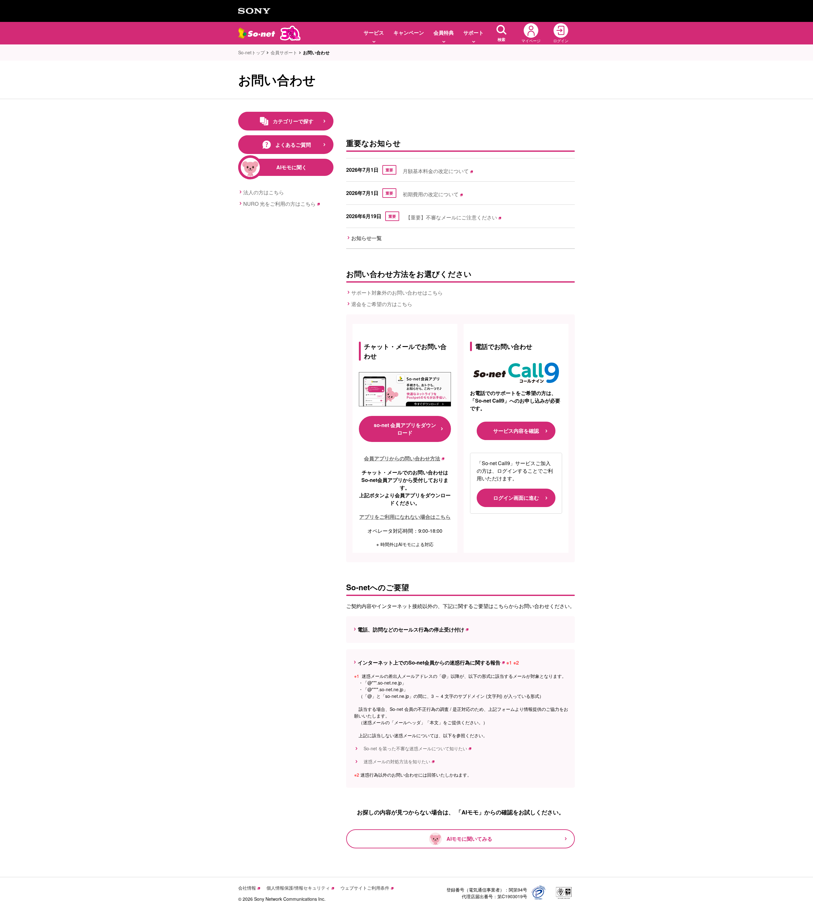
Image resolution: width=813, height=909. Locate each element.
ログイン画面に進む (516, 497)
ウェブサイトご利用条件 (364, 888)
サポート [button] (473, 32)
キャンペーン (408, 32)
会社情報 (247, 888)
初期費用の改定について (431, 194)
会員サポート (284, 52)
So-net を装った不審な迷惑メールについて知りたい (413, 748)
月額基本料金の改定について (436, 171)
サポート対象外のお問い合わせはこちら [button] (397, 292)
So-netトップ (251, 52)
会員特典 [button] (443, 32)
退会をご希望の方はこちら (381, 304)
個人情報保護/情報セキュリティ (298, 888)
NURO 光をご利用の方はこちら (279, 203)
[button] (501, 33)
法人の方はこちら (263, 192)
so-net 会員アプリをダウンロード (405, 428)
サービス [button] (374, 32)
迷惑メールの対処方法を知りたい (394, 761)
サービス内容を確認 (516, 430)
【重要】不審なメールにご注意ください (451, 217)
